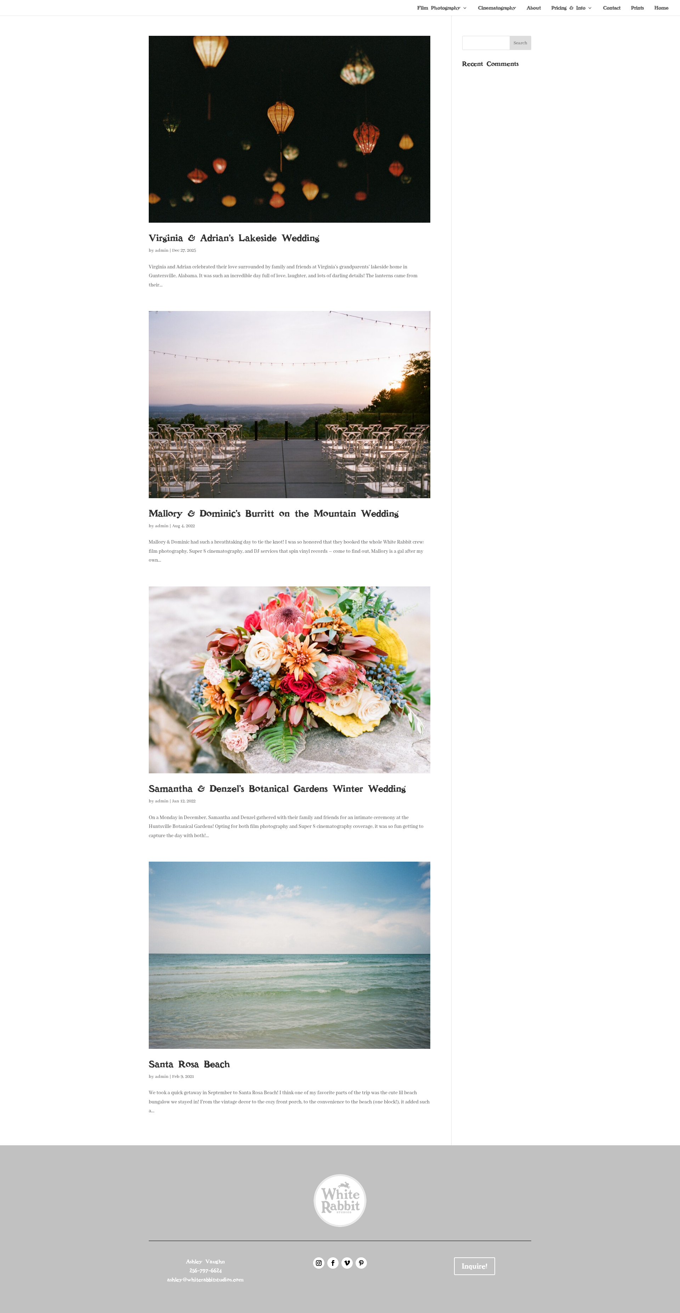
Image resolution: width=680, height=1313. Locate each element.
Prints (637, 8)
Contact (611, 8)
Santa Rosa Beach (189, 1064)
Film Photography (438, 8)
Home (661, 8)
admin (162, 250)
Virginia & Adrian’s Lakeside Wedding (234, 238)
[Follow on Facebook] (333, 1263)
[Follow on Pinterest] (361, 1263)
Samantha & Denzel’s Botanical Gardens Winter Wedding (277, 789)
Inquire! (474, 1266)
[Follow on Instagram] (318, 1263)
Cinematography (497, 8)
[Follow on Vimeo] (347, 1263)
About (534, 8)
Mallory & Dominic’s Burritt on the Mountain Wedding (274, 513)
